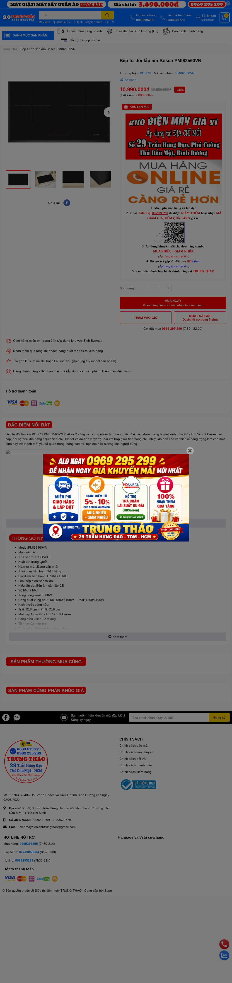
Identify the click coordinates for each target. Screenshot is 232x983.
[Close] (190, 450)
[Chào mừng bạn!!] (116, 498)
